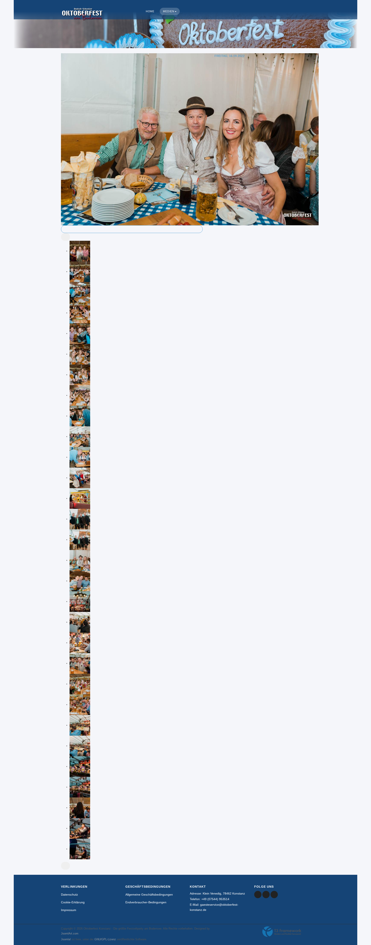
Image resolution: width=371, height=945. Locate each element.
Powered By (281, 931)
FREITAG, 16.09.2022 (229, 56)
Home (150, 11)
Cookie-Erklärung (73, 902)
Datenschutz (69, 894)
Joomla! (66, 939)
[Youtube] (266, 894)
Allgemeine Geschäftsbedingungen (149, 894)
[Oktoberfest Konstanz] (82, 18)
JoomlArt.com (69, 933)
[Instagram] (274, 894)
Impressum (68, 910)
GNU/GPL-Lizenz (105, 939)
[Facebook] (257, 894)
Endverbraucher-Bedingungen (145, 902)
